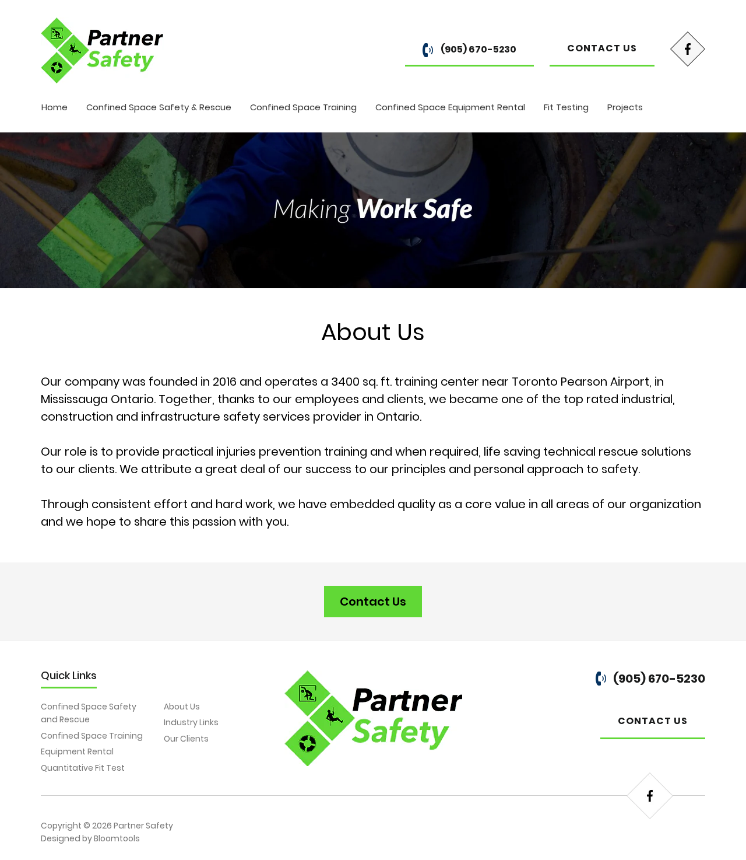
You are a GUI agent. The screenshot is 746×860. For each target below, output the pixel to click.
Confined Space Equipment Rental (450, 107)
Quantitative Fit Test (83, 768)
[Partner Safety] (102, 50)
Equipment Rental (77, 751)
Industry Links (191, 722)
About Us (182, 706)
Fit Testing (566, 107)
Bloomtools (117, 838)
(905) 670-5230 (477, 49)
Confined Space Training (303, 107)
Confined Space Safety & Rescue (158, 107)
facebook (687, 49)
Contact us (602, 48)
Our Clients (186, 738)
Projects (625, 107)
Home (54, 107)
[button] (373, 601)
